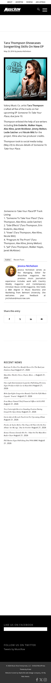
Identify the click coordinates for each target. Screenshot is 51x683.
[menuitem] (10, 2)
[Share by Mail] (41, 319)
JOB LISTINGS (40, 2)
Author (7, 260)
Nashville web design (26, 673)
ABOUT (9, 2)
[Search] (37, 9)
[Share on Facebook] (9, 319)
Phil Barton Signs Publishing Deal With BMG (21, 440)
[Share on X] (20, 319)
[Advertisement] (24, 465)
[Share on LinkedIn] (31, 319)
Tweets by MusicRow (14, 649)
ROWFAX (29, 2)
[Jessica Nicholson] (10, 275)
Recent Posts (19, 260)
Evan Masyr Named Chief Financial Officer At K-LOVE (24, 401)
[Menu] (43, 9)
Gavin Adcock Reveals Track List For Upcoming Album (24, 417)
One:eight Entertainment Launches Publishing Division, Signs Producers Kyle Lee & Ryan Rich (25, 384)
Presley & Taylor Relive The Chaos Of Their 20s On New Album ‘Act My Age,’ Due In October (25, 426)
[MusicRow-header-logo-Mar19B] (21, 9)
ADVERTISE (19, 2)
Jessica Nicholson (24, 51)
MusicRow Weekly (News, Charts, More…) (19, 375)
